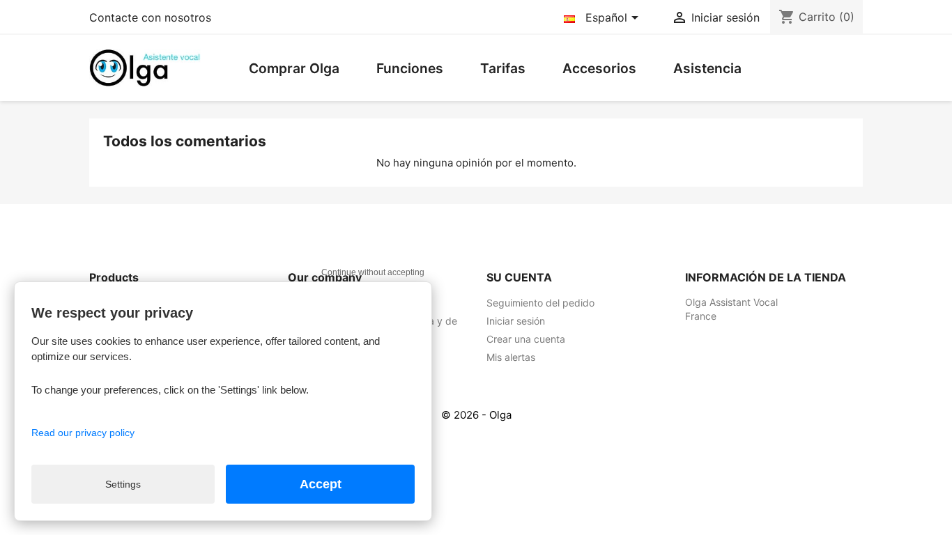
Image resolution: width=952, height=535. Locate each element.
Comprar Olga (294, 68)
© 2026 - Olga (476, 414)
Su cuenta (519, 277)
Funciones (409, 68)
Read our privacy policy (83, 432)
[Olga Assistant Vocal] (145, 67)
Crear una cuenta (525, 339)
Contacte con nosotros (150, 17)
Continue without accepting (372, 272)
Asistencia (707, 68)
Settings (123, 484)
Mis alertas (510, 357)
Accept (320, 484)
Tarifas (502, 68)
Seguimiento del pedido (540, 303)
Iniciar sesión (515, 321)
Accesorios (599, 68)
